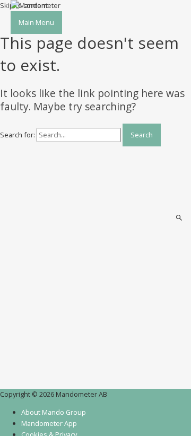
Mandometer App (49, 423)
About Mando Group (53, 412)
